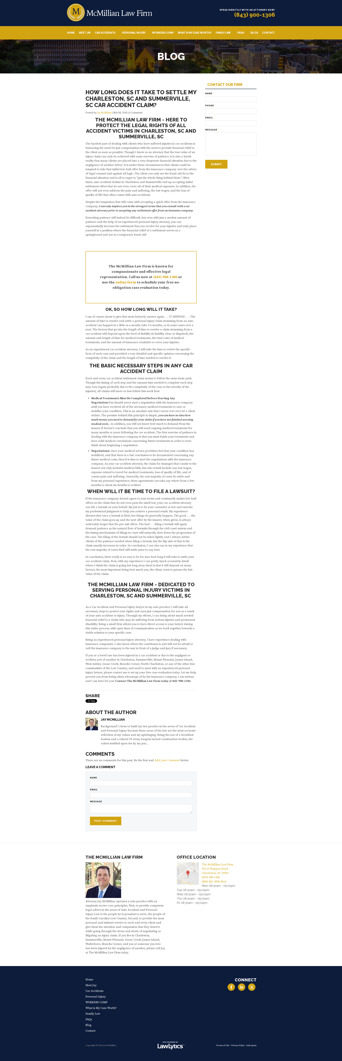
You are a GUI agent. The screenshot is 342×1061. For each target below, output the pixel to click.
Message (96, 801)
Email (94, 789)
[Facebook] (231, 987)
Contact (268, 32)
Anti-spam (251, 1045)
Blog (254, 32)
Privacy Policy (238, 1045)
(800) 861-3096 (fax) (214, 881)
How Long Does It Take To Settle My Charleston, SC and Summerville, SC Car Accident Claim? (141, 98)
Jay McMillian (104, 112)
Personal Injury (134, 32)
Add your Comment (167, 760)
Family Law (223, 32)
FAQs (240, 32)
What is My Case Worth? (195, 32)
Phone (210, 105)
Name (93, 778)
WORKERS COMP (163, 32)
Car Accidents (105, 32)
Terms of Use (223, 1045)
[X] (251, 987)
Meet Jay (85, 32)
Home (71, 32)
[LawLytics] (171, 1045)
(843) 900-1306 (254, 14)
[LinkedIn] (241, 987)
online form (125, 282)
